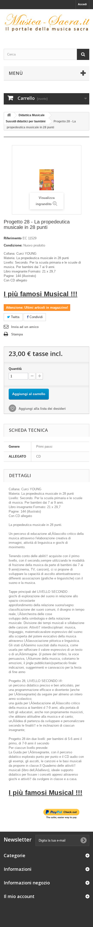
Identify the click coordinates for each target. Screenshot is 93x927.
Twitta (14, 317)
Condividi (36, 317)
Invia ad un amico (25, 327)
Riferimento (13, 238)
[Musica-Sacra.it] (46, 24)
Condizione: (13, 245)
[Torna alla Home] (9, 115)
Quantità (15, 369)
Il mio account (19, 896)
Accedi (82, 4)
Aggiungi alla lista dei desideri (42, 408)
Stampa (17, 334)
